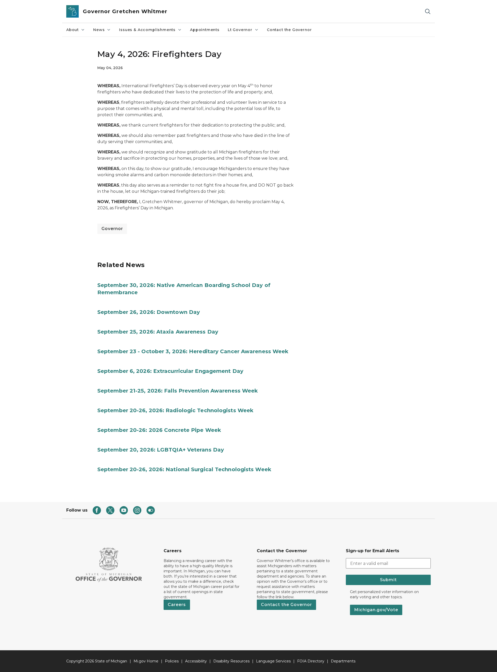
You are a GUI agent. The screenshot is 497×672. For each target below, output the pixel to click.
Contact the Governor (289, 29)
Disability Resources (231, 661)
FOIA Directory (310, 661)
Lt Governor (240, 29)
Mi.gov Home (146, 661)
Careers (177, 604)
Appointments (205, 29)
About (72, 29)
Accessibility (196, 661)
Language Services (273, 661)
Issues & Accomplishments (147, 29)
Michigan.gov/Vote (376, 609)
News (99, 29)
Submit (388, 579)
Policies (172, 661)
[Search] (428, 11)
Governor (112, 228)
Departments (343, 661)
